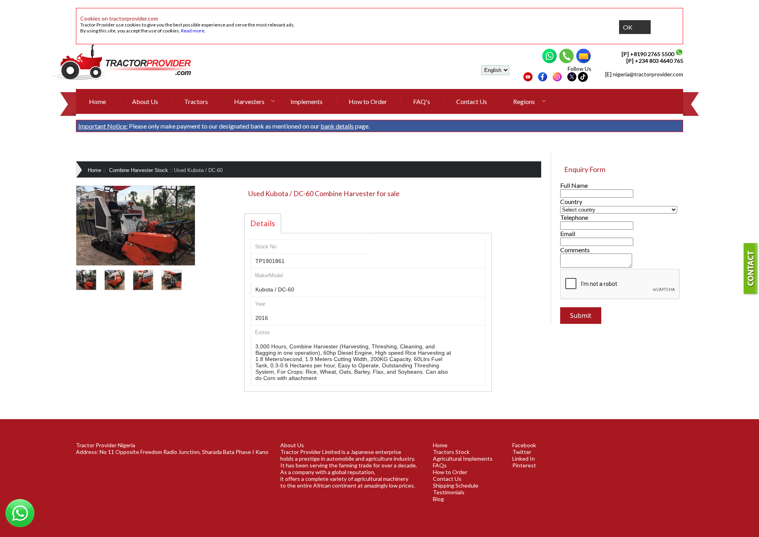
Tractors (196, 101)
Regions (524, 101)
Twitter (521, 451)
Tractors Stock (451, 451)
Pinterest (524, 465)
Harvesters (249, 101)
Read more (192, 31)
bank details (337, 126)
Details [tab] (262, 223)
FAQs (440, 465)
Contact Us (471, 101)
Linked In (523, 458)
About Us (145, 101)
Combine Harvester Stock (138, 170)
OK (627, 27)
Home (97, 101)
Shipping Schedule (455, 485)
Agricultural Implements (463, 458)
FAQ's (421, 101)
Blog (438, 498)
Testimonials (448, 492)
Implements (307, 101)
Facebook (524, 445)
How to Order (368, 101)
